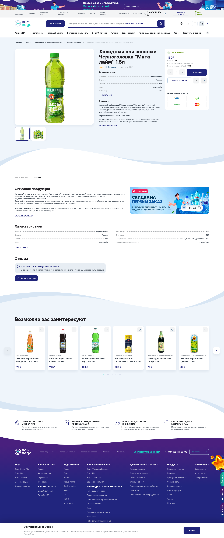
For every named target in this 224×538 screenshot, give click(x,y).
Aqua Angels (69, 503)
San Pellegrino (70, 486)
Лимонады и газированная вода (154, 33)
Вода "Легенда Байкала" (98, 469)
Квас (89, 508)
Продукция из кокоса (177, 477)
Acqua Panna (69, 482)
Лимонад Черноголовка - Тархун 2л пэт (94, 359)
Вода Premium (128, 33)
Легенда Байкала (55, 33)
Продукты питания (192, 33)
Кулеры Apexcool (137, 477)
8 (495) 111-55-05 (177, 451)
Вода (28, 42)
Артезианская (44, 473)
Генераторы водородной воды (144, 486)
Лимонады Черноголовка (98, 512)
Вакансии (81, 14)
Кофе (176, 33)
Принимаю (192, 530)
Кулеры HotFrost (137, 482)
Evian (66, 473)
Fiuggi (66, 469)
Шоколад (171, 503)
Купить (198, 72)
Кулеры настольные (139, 473)
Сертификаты (123, 14)
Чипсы (170, 499)
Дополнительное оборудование (144, 495)
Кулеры (114, 33)
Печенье (171, 473)
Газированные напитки (97, 495)
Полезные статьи (44, 14)
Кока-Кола (91, 516)
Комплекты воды (22, 486)
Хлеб (169, 495)
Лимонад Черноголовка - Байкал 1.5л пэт (61, 359)
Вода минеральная (95, 482)
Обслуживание (201, 477)
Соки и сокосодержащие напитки (102, 499)
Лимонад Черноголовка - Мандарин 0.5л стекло (28, 359)
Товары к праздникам (123, 355)
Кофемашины (200, 469)
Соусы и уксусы (174, 490)
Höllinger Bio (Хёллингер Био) (100, 521)
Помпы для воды (137, 469)
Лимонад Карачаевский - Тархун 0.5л (160, 359)
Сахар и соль (173, 482)
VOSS (66, 499)
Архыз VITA (20, 33)
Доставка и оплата (63, 14)
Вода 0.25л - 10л (22, 469)
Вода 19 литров (99, 33)
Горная (41, 469)
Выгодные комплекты (77, 33)
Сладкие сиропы (174, 486)
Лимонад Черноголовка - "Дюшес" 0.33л (192, 359)
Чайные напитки (74, 42)
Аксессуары (200, 473)
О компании (19, 14)
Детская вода (21, 482)
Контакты (137, 14)
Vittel (66, 490)
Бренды (32, 14)
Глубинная (43, 477)
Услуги (92, 14)
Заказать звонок (181, 13)
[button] (207, 33)
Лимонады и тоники (96, 491)
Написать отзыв (28, 278)
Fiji (65, 495)
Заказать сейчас (180, 80)
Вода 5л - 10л (44, 495)
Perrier (66, 477)
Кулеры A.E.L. (135, 490)
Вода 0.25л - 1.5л (45, 491)
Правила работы (103, 14)
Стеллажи (42, 482)
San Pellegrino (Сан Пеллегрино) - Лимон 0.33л (128, 359)
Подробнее (29, 534)
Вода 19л (19, 473)
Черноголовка (36, 33)
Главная (18, 42)
